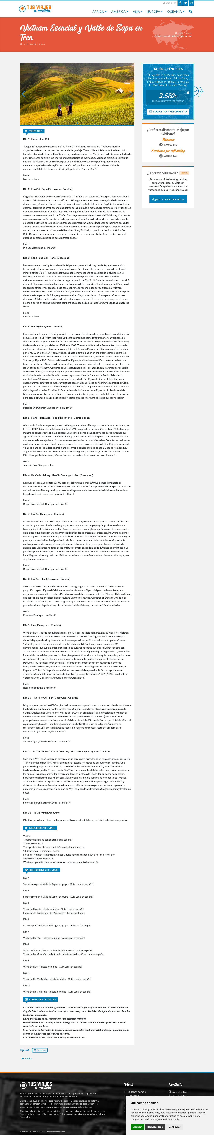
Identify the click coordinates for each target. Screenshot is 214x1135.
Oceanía (174, 11)
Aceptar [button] (137, 1126)
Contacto (133, 1095)
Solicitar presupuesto (170, 111)
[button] (77, 123)
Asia (136, 11)
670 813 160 (170, 3)
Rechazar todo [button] (155, 1126)
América (118, 11)
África (98, 11)
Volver (28, 1058)
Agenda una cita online (168, 199)
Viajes (188, 33)
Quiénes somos (137, 1091)
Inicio (180, 33)
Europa (153, 11)
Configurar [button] (174, 1126)
